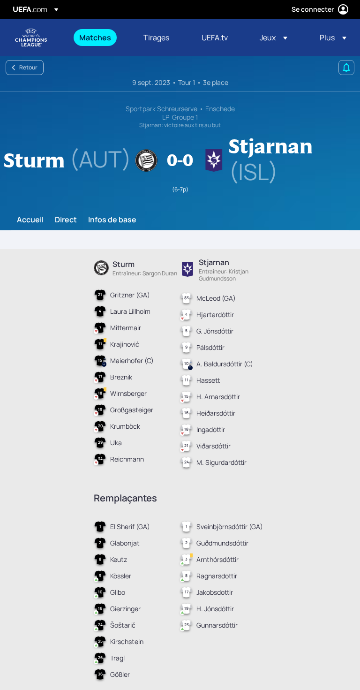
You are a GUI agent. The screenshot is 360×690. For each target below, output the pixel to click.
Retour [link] (28, 67)
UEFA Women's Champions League (31, 37)
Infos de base (112, 220)
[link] (95, 37)
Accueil (30, 220)
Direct (66, 220)
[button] (273, 37)
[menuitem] (99, 37)
